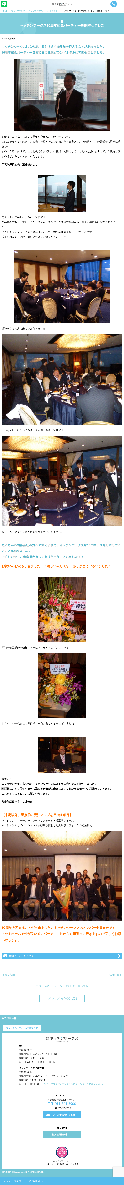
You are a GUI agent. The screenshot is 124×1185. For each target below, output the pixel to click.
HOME (4, 11)
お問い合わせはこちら (21, 955)
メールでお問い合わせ (64, 1115)
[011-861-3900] (113, 4)
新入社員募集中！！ (62, 1134)
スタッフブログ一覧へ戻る (62, 998)
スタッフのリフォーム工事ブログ (42, 11)
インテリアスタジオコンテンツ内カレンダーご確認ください (72, 1084)
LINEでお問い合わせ (36, 1181)
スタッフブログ (18, 11)
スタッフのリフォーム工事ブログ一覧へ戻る (62, 985)
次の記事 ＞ (115, 974)
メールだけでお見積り (13, 1181)
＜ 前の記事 (8, 974)
